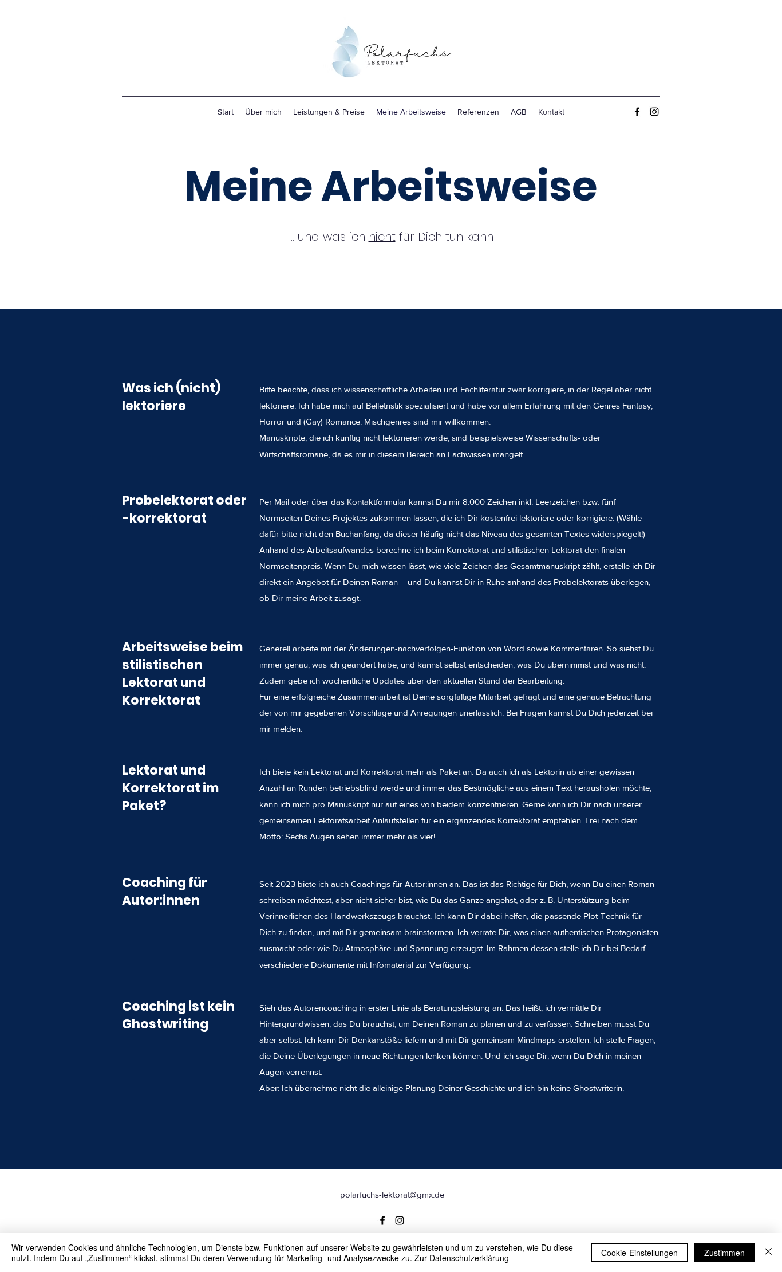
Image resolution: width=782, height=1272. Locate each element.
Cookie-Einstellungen (639, 1252)
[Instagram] (654, 111)
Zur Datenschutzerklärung (461, 1257)
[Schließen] (768, 1252)
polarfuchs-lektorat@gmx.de (392, 1194)
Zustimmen (724, 1252)
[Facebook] (637, 111)
